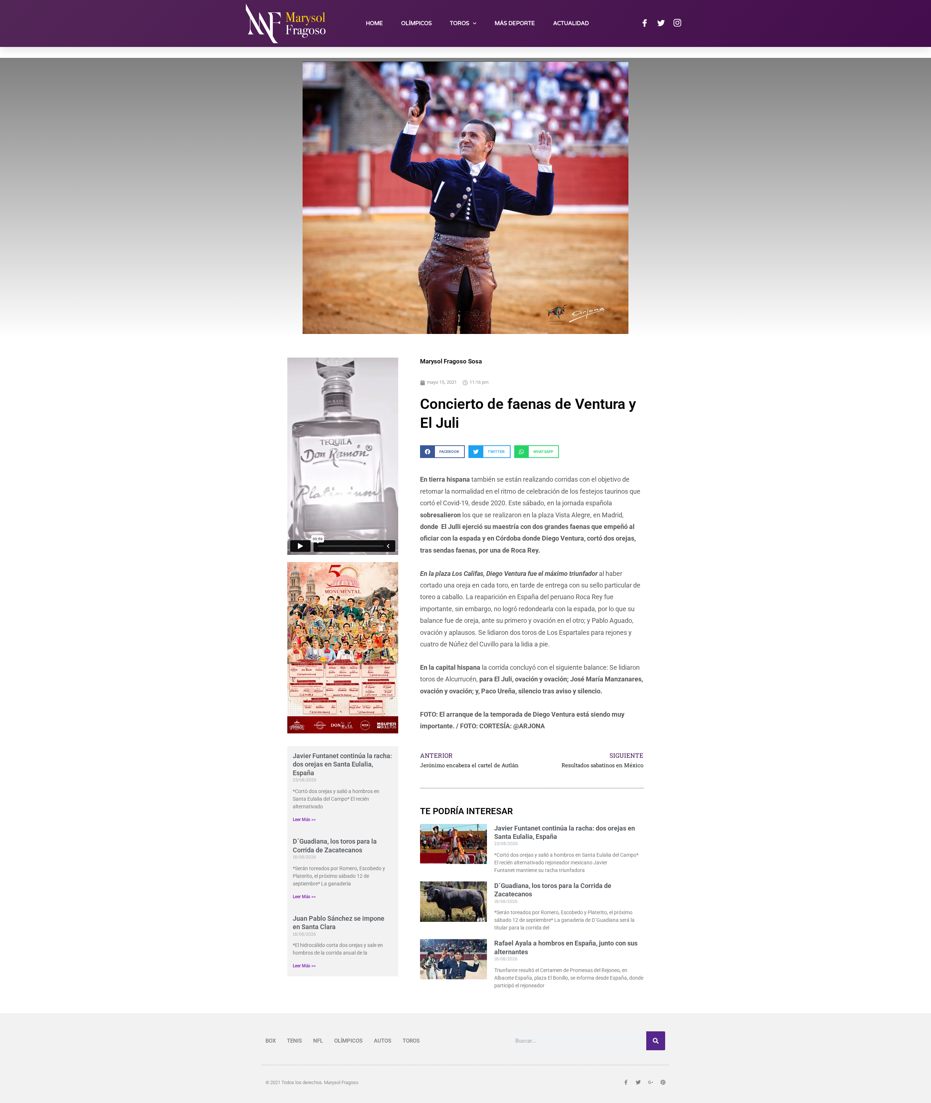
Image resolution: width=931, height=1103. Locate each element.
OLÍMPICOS (416, 23)
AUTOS (382, 1041)
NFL (318, 1041)
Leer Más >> (304, 819)
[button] (442, 451)
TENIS (294, 1041)
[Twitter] (660, 23)
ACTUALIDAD (571, 23)
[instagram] (677, 23)
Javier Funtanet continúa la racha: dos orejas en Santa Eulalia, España (342, 764)
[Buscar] (655, 1040)
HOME (374, 23)
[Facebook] (644, 23)
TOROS (459, 23)
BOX (270, 1041)
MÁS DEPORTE (515, 23)
